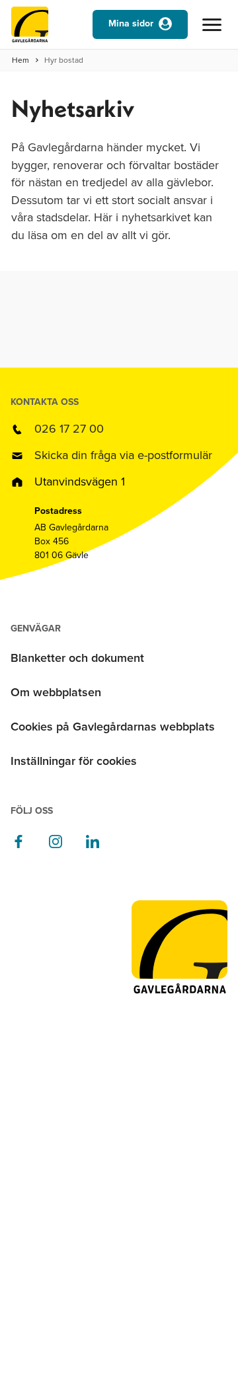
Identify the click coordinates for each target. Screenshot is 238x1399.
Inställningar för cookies (74, 761)
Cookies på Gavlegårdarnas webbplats (113, 726)
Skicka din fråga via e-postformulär (123, 455)
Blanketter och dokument (77, 657)
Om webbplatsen (56, 692)
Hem (20, 60)
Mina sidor (130, 23)
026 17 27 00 (69, 428)
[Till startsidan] (29, 28)
